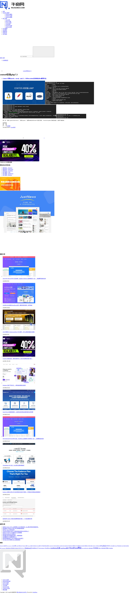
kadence (94, 545)
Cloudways (35, 545)
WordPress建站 (8, 14)
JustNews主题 (8, 27)
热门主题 (5, 18)
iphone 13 (74, 545)
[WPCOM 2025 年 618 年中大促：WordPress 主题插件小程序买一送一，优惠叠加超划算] (19, 436)
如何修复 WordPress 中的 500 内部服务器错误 (13, 528)
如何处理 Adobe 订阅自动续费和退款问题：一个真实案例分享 (17, 518)
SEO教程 (5, 29)
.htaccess (1, 545)
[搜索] (43, 51)
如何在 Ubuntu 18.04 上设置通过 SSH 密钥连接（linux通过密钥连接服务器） (21, 527)
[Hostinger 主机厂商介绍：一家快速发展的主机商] (19, 383)
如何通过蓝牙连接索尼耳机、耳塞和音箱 (12, 535)
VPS (24, 548)
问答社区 (5, 32)
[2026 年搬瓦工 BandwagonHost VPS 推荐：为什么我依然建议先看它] (19, 329)
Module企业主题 (6, 581)
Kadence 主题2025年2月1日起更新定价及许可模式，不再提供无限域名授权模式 (21, 492)
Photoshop (119, 545)
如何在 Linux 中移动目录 (8, 529)
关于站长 (5, 34)
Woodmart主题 (8, 25)
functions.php (45, 545)
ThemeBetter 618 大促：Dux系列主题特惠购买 (13, 465)
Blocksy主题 (8, 21)
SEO (1, 548)
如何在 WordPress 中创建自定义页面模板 (12, 532)
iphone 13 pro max (88, 545)
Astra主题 (7, 20)
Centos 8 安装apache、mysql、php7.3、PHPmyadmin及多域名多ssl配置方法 (24, 78)
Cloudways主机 (6, 588)
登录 (1, 57)
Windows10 (28, 548)
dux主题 (38, 545)
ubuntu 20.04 (18, 548)
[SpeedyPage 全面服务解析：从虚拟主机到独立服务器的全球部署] (19, 409)
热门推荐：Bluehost (7, 175)
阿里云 (107, 548)
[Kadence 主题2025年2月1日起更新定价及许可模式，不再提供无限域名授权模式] (19, 489)
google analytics (56, 545)
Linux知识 (13, 127)
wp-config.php (85, 548)
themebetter (4, 548)
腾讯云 (100, 548)
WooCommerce (42, 548)
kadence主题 (99, 545)
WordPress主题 (8, 15)
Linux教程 (5, 28)
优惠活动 (5, 31)
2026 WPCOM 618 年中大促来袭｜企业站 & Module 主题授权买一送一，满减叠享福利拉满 (24, 278)
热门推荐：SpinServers (8, 173)
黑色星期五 (111, 548)
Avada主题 (7, 24)
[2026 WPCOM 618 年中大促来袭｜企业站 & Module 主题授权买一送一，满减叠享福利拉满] (19, 276)
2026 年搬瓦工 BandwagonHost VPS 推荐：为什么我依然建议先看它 (19, 332)
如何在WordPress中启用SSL (9, 534)
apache (5, 545)
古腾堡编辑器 (90, 548)
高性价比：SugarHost (8, 170)
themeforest (8, 548)
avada (17, 545)
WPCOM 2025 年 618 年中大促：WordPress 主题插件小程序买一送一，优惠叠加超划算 (23, 438)
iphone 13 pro (80, 545)
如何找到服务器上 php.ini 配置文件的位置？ (13, 538)
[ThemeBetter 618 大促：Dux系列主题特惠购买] (19, 463)
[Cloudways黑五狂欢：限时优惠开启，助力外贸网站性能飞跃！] (19, 356)
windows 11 (35, 548)
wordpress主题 (55, 548)
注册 (3, 57)
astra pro (10, 545)
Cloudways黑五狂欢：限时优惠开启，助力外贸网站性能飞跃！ (17, 358)
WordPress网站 (75, 548)
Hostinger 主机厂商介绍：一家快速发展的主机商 (14, 385)
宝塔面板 (95, 548)
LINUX (104, 545)
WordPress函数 (8, 17)
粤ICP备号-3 (22, 592)
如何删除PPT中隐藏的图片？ (10, 537)
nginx (116, 545)
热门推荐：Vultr (6, 172)
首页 (4, 11)
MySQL (108, 545)
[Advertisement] (40, 242)
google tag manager (64, 545)
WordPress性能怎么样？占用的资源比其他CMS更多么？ (16, 531)
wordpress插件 (65, 548)
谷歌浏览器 (103, 548)
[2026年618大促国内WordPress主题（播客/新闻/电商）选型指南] (19, 302)
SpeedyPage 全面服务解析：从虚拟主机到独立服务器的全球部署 (18, 412)
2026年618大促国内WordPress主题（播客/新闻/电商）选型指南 (17, 305)
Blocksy (20, 545)
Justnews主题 (6, 579)
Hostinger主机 (6, 587)
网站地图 (5, 589)
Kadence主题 (8, 22)
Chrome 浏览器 (30, 545)
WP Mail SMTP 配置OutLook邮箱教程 (11, 539)
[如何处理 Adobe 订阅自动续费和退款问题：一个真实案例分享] (19, 516)
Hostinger (70, 545)
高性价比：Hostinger (7, 167)
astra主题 (14, 545)
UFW (22, 548)
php (122, 545)
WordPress (47, 548)
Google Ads (51, 545)
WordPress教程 (6, 12)
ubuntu (13, 548)
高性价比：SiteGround (8, 169)
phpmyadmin (126, 545)
